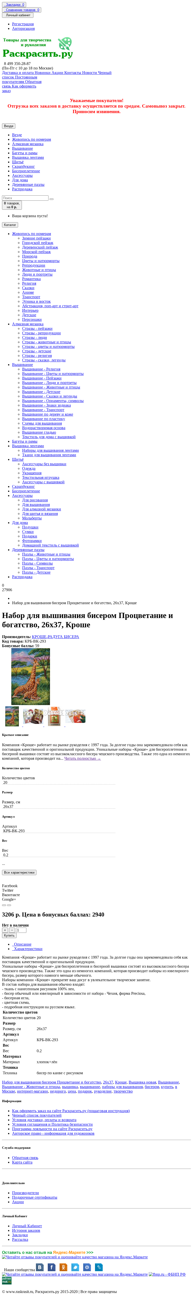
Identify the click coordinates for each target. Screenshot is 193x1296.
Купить (9, 935)
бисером (152, 1087)
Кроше (121, 1082)
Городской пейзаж (37, 243)
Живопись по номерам (31, 139)
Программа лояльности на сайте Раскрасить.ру (52, 1129)
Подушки (30, 527)
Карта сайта (22, 1162)
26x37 (108, 1082)
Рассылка (20, 1239)
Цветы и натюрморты (41, 261)
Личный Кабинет (27, 1226)
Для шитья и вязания (40, 513)
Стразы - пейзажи (37, 328)
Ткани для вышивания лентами (49, 455)
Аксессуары (22, 175)
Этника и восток (36, 301)
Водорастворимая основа (43, 428)
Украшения (31, 473)
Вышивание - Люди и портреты (49, 382)
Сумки (28, 531)
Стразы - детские (36, 351)
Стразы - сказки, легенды (44, 360)
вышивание (90, 1087)
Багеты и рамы (24, 153)
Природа (29, 256)
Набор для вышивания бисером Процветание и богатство (51, 1082)
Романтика (31, 279)
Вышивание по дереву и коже (47, 414)
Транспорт (31, 297)
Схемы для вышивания (42, 423)
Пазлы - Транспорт (38, 568)
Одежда (28, 468)
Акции (18, 1202)
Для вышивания (36, 504)
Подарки (29, 536)
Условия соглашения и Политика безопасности (52, 1124)
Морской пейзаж (36, 252)
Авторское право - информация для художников (53, 1133)
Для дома (20, 180)
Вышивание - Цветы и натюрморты (53, 373)
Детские (29, 315)
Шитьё (18, 162)
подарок (85, 1091)
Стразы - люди (34, 337)
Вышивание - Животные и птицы (51, 387)
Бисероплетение (26, 171)
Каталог (10, 225)
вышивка (70, 1087)
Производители (25, 1193)
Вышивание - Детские (41, 392)
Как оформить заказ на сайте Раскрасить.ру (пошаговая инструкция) (71, 1111)
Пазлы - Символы (37, 563)
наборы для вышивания (122, 1087)
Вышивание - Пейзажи (42, 378)
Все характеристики (19, 872)
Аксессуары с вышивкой (43, 482)
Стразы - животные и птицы (46, 342)
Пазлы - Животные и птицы (46, 554)
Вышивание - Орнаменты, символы (53, 401)
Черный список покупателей (37, 1115)
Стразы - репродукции (41, 333)
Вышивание (22, 148)
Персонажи (32, 319)
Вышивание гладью (39, 432)
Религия (29, 283)
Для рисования (35, 500)
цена (72, 1091)
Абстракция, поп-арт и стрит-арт (50, 306)
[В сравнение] (9, 905)
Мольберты (32, 518)
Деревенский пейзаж (40, 247)
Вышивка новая (142, 1082)
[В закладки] (4, 905)
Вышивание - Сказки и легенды (49, 396)
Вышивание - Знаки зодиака (46, 405)
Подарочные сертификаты (34, 1197)
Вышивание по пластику (43, 419)
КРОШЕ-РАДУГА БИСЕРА (55, 637)
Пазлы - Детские (36, 572)
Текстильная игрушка (40, 477)
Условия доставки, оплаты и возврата (44, 1120)
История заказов (26, 1230)
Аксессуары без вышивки (44, 464)
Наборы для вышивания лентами (50, 450)
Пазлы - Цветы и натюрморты (48, 559)
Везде (17, 135)
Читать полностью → (82, 758)
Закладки (20, 1235)
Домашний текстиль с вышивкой (50, 545)
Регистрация (23, 24)
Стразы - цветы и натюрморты (48, 346)
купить (167, 1087)
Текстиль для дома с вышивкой (49, 437)
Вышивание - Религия (41, 369)
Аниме (28, 292)
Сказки (28, 288)
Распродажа (22, 189)
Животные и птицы (39, 270)
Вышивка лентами (28, 157)
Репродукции (33, 265)
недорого (58, 1091)
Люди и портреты (37, 274)
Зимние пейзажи (36, 238)
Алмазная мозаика (27, 144)
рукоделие (103, 1091)
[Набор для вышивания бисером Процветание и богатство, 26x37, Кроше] (30, 704)
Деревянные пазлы (28, 184)
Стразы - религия (37, 355)
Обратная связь (25, 1158)
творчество (123, 1091)
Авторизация (23, 28)
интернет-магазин (32, 1091)
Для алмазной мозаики (41, 509)
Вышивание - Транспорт (43, 410)
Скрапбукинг (23, 166)
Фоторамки (32, 541)
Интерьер (30, 310)
